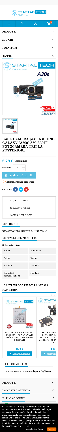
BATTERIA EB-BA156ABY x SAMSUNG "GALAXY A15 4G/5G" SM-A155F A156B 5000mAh (19, 336)
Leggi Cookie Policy (34, 429)
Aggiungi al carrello (19, 175)
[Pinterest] (26, 189)
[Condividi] (15, 189)
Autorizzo (52, 429)
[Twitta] (21, 189)
